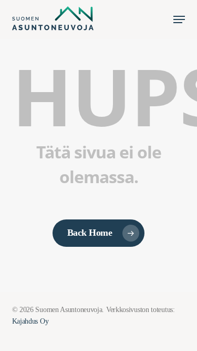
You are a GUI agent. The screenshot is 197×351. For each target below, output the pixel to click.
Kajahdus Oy (30, 321)
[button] (179, 19)
